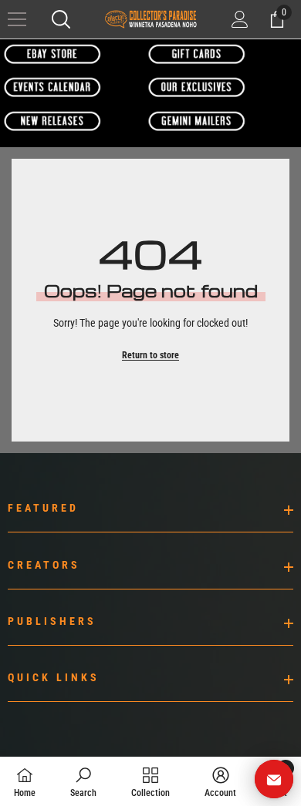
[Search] (61, 19)
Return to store (150, 355)
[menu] (17, 19)
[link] (83, 781)
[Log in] (240, 19)
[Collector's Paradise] (53, 54)
